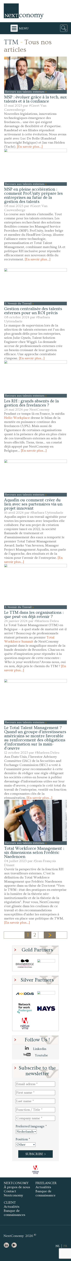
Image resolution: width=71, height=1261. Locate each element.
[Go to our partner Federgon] (25, 1008)
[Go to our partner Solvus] (46, 993)
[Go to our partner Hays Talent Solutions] (46, 1008)
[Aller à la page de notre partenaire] (35, 1169)
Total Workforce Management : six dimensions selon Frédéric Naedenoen (34, 852)
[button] (35, 73)
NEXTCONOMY (16, 1183)
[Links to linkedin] (7, 1245)
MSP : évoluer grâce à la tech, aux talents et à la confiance (35, 99)
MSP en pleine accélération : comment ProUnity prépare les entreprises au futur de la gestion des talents (33, 195)
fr (65, 1246)
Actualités (43, 1187)
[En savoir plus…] (30, 147)
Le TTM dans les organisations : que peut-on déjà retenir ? (34, 614)
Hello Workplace (17, 418)
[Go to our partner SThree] (46, 963)
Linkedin (39, 1049)
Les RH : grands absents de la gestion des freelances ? (31, 403)
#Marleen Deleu (46, 621)
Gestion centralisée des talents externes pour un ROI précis (33, 310)
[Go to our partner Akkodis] (25, 993)
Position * (23, 1139)
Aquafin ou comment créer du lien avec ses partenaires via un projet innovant (33, 504)
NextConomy (39, 409)
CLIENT (10, 1202)
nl (57, 1246)
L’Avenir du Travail (18, 303)
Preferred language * (31, 1126)
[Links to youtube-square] (15, 1245)
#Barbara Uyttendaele (46, 513)
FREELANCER (46, 1183)
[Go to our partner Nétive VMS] (25, 1023)
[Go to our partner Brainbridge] (25, 963)
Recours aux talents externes (25, 92)
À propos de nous (17, 1187)
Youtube (41, 1055)
